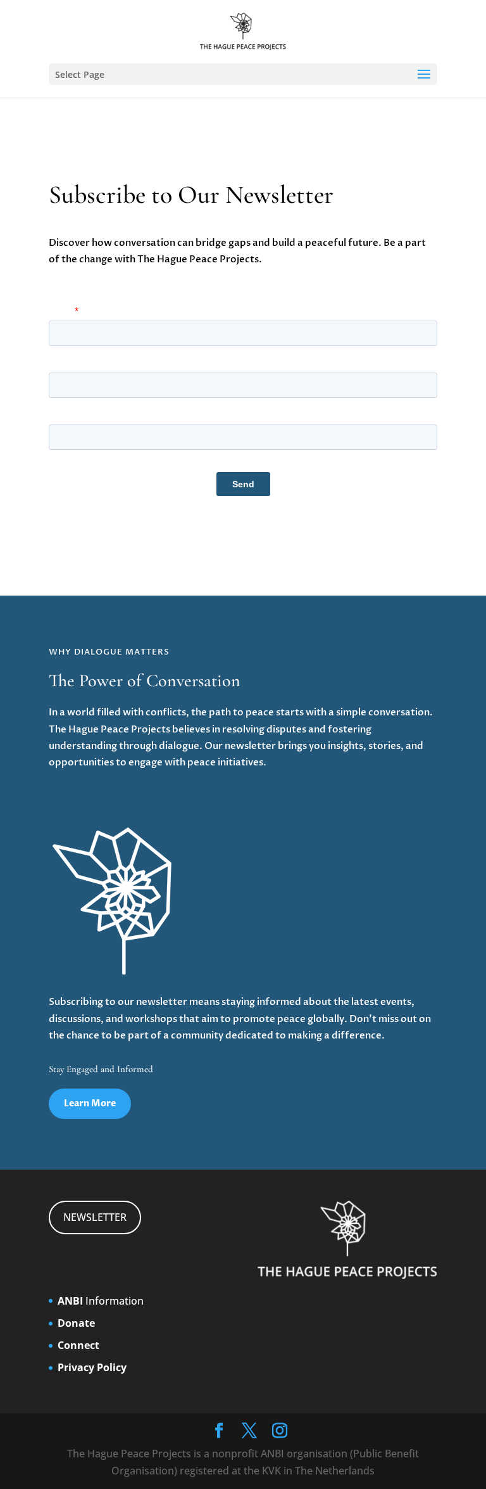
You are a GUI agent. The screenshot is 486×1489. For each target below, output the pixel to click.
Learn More (90, 1103)
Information (101, 1301)
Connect (78, 1345)
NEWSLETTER (95, 1217)
